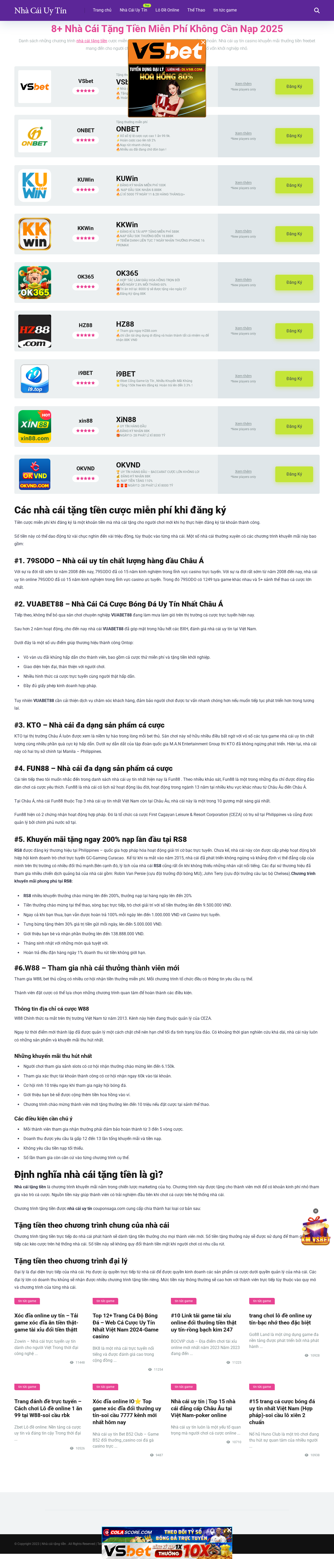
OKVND (85, 468)
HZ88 (85, 325)
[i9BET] (34, 393)
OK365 (85, 277)
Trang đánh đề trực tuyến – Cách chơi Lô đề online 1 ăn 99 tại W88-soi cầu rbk (48, 1408)
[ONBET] (34, 150)
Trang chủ (102, 10)
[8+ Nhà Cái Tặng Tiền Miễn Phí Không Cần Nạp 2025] (40, 8)
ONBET (85, 130)
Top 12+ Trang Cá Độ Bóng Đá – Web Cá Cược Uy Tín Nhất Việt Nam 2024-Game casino (125, 1326)
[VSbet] (34, 101)
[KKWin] (34, 249)
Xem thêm (243, 84)
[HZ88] (34, 346)
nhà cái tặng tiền (91, 40)
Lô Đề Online (167, 10)
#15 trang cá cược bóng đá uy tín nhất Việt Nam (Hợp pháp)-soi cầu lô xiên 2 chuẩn (282, 1411)
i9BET (85, 373)
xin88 (86, 421)
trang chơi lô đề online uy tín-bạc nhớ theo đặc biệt (280, 1319)
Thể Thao (196, 10)
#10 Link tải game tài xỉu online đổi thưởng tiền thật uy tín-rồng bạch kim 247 (203, 1322)
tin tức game (225, 10)
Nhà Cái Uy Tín (133, 10)
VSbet (85, 81)
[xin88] (34, 441)
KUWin (85, 180)
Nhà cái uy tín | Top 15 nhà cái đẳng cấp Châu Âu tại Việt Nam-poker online (203, 1408)
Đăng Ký (294, 86)
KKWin (85, 228)
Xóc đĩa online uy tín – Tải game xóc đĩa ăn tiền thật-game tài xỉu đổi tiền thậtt (46, 1322)
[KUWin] (34, 200)
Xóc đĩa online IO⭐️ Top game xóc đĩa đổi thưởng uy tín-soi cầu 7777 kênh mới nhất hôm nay (127, 1411)
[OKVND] (34, 488)
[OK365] (34, 297)
